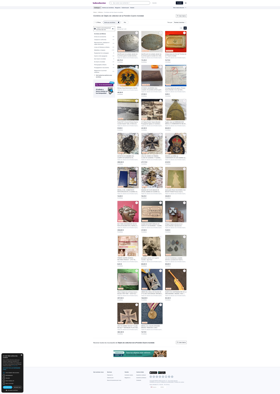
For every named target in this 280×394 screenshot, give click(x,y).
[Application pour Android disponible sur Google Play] (162, 372)
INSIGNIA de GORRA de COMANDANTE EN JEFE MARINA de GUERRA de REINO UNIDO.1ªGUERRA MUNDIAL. (175, 157)
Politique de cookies (179, 382)
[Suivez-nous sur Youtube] (166, 377)
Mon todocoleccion (178, 7)
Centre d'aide (140, 372)
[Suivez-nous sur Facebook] (157, 377)
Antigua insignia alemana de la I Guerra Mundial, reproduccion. (174, 224)
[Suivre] (136, 33)
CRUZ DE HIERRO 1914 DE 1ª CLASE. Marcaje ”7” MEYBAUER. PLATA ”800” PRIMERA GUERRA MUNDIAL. (127, 327)
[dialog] (12, 373)
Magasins (117, 7)
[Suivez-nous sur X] (160, 377)
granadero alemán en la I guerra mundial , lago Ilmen (150, 258)
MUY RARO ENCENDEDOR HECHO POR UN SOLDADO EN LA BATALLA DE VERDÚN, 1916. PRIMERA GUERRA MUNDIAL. (127, 225)
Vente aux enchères (109, 22)
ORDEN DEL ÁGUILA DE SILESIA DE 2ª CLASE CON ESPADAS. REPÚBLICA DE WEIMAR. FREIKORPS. (151, 293)
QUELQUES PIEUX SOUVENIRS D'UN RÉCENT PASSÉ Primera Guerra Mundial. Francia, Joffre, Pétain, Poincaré (175, 191)
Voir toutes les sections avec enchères (104, 76)
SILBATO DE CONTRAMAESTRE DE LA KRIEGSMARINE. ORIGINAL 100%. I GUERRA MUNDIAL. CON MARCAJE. (175, 293)
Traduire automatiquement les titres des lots (103, 28)
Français (154, 387)
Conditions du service (155, 382)
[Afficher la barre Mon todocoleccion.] (186, 7)
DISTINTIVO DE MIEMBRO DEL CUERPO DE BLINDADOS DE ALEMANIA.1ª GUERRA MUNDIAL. (126, 157)
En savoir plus (15, 365)
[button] (12, 368)
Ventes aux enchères (108, 7)
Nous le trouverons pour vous (114, 380)
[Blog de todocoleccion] (172, 377)
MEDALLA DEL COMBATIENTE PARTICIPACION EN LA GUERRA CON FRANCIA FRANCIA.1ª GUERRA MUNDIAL (127, 191)
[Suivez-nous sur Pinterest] (163, 377)
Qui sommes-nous (98, 372)
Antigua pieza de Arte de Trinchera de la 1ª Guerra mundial (175, 55)
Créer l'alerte (182, 16)
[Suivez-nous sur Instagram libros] (154, 377)
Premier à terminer (179, 22)
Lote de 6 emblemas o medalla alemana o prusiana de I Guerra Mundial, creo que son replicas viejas (175, 259)
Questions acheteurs (141, 377)
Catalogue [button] (97, 7)
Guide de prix (125, 7)
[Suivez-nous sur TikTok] (169, 377)
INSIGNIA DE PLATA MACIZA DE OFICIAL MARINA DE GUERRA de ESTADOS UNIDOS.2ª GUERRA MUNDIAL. (150, 191)
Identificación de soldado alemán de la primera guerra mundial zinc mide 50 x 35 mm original (151, 55)
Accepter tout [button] (7, 387)
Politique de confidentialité (167, 382)
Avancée (154, 3)
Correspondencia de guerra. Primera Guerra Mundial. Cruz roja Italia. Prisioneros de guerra (175, 89)
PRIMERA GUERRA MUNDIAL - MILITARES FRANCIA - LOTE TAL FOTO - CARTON (126, 259)
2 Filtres (98, 22)
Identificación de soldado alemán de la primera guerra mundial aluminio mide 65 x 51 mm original (127, 55)
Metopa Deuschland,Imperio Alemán (127, 88)
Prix (125, 22)
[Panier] (186, 3)
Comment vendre (129, 375)
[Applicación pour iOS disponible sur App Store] (153, 372)
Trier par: (169, 22)
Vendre (132, 7)
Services (109, 372)
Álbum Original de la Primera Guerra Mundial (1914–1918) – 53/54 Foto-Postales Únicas (127, 293)
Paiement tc (110, 375)
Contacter (138, 380)
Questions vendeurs (141, 375)
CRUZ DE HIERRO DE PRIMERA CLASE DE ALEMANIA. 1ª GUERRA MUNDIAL (150, 157)
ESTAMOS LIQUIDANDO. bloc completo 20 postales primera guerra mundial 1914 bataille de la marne (151, 89)
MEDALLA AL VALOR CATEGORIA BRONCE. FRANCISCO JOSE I (150, 326)
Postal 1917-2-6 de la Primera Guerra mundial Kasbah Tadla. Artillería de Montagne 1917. (127, 123)
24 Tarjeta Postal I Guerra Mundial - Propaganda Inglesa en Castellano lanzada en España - (151, 123)
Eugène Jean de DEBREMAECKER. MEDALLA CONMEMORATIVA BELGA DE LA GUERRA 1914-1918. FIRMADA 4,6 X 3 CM (175, 123)
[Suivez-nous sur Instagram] (151, 377)
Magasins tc (127, 377)
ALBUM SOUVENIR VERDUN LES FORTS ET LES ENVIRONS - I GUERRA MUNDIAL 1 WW (151, 225)
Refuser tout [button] (17, 387)
